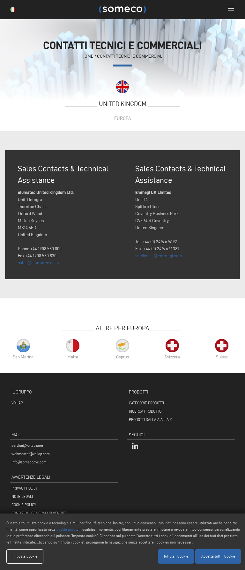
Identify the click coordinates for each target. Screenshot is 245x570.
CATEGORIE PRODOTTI (146, 403)
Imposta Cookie (24, 556)
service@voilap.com (27, 445)
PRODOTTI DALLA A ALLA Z (150, 419)
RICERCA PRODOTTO (145, 411)
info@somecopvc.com (29, 462)
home (87, 56)
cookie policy (66, 529)
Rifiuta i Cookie (176, 556)
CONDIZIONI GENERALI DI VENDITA (39, 513)
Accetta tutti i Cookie (218, 556)
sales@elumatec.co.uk (39, 262)
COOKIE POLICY (23, 505)
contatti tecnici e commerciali (130, 56)
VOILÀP (17, 403)
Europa (122, 118)
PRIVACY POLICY (24, 488)
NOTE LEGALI (22, 496)
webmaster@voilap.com (30, 454)
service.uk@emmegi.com (158, 255)
